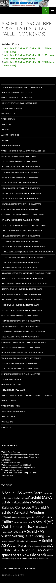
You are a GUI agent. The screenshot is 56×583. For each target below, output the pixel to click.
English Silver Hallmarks (13, 390)
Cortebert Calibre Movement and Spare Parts (22, 215)
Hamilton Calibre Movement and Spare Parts (22, 278)
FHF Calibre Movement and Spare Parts (19, 268)
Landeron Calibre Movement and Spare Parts (22, 294)
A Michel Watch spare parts (21, 518)
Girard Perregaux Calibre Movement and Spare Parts (26, 273)
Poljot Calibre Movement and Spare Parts (20, 326)
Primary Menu (52, 10)
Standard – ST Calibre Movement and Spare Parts (23, 342)
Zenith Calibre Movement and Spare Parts (20, 374)
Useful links (7, 422)
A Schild (39, 507)
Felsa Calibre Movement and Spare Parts (20, 262)
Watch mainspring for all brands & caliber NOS (23, 151)
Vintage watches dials (11, 108)
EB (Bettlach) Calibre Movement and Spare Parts (23, 225)
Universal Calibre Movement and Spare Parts (22, 353)
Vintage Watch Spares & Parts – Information (21, 87)
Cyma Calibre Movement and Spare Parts (20, 220)
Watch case (6, 124)
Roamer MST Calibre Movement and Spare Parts (23, 331)
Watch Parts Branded (11, 145)
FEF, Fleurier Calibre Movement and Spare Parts (23, 257)
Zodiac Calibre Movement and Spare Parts (20, 177)
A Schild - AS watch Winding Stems (25, 512)
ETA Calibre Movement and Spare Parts (19, 161)
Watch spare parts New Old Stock (16, 92)
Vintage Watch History (12, 379)
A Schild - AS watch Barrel (22, 493)
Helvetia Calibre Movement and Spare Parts (21, 289)
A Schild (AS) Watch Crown (23, 522)
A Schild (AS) (38, 497)
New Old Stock (8, 416)
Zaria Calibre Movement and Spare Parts (20, 369)
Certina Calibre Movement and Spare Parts (21, 204)
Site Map (5, 140)
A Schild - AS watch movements (25, 541)
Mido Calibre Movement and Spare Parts (20, 305)
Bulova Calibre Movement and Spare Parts (21, 193)
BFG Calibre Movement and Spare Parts (19, 183)
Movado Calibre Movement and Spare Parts (21, 310)
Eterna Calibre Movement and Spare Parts (20, 241)
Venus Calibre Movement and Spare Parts (20, 363)
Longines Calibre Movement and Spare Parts (21, 300)
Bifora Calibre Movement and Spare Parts (20, 188)
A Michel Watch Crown (20, 498)
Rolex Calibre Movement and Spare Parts (20, 337)
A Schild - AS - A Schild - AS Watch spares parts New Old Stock (27, 550)
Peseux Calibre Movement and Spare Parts (20, 321)
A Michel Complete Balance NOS (38, 546)
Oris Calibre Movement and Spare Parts (19, 315)
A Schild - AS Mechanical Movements (33, 558)
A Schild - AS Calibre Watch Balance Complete (26, 502)
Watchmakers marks (10, 406)
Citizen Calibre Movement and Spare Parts (20, 209)
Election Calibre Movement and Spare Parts (21, 230)
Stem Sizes (5, 427)
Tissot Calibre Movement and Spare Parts (20, 172)
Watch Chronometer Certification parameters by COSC (27, 395)
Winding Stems (8, 114)
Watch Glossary (8, 400)
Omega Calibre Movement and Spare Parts (20, 167)
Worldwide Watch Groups (13, 411)
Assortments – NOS (10, 135)
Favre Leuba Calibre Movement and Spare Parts (23, 246)
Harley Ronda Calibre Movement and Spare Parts (24, 284)
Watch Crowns (8, 119)
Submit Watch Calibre (11, 385)
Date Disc (5, 130)
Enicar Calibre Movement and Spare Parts (20, 236)
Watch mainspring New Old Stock (16, 98)
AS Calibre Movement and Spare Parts (18, 156)
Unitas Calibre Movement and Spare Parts (20, 347)
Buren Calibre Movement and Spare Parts (20, 199)
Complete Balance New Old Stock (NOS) (19, 103)
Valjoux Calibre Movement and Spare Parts (21, 358)
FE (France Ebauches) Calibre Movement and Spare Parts (27, 252)
